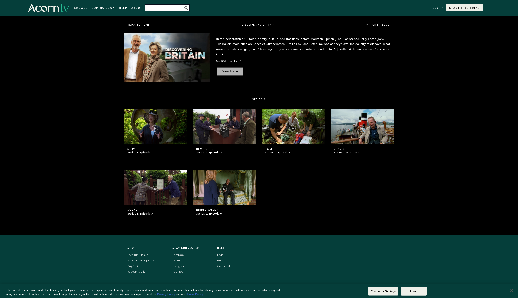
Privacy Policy (166, 293)
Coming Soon (103, 8)
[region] (259, 291)
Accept (414, 291)
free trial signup (137, 255)
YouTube (177, 271)
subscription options (140, 260)
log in (438, 8)
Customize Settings (383, 291)
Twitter (176, 260)
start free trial (464, 8)
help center (224, 260)
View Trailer (230, 71)
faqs (220, 255)
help (123, 8)
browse (80, 8)
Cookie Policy (194, 293)
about (137, 8)
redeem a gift (136, 271)
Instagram (178, 266)
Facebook (178, 255)
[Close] (511, 290)
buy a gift (133, 266)
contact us (224, 266)
